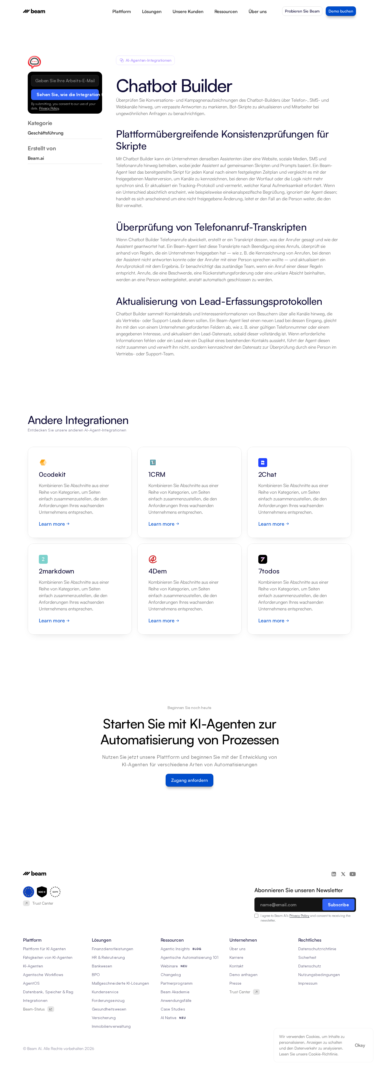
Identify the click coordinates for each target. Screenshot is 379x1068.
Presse (235, 983)
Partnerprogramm (177, 983)
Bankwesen (102, 966)
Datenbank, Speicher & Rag (48, 991)
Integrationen (35, 1000)
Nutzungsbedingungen (319, 974)
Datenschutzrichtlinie (317, 948)
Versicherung (104, 1017)
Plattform (121, 11)
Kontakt (236, 966)
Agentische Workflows (43, 974)
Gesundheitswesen (109, 1009)
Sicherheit (307, 957)
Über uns (237, 948)
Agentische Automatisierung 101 (190, 957)
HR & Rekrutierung (108, 957)
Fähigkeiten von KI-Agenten (47, 957)
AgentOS (31, 983)
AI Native (168, 1017)
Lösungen (151, 11)
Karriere (236, 957)
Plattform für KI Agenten (44, 948)
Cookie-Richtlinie (323, 1054)
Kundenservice (105, 991)
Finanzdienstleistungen (112, 948)
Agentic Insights (175, 948)
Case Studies (173, 1009)
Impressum (307, 983)
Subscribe (338, 904)
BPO (96, 974)
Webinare (169, 966)
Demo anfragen (243, 974)
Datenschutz (309, 966)
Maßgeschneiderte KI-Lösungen (120, 983)
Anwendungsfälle (176, 1000)
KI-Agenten (33, 966)
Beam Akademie (175, 991)
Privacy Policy (49, 108)
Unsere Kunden (188, 11)
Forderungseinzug (108, 1000)
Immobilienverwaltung (111, 1026)
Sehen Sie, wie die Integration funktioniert (68, 94)
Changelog (171, 974)
